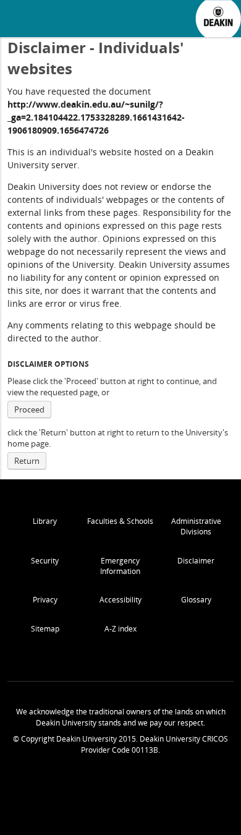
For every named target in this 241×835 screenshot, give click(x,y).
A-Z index (120, 628)
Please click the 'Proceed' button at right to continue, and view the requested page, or (112, 386)
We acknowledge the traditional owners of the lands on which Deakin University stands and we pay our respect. (121, 717)
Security (45, 560)
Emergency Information (120, 565)
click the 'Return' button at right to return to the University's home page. (117, 438)
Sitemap (45, 628)
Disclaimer (195, 560)
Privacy (45, 599)
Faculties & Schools (120, 521)
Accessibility (120, 599)
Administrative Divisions (196, 526)
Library (45, 521)
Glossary (196, 599)
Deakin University (218, 18)
